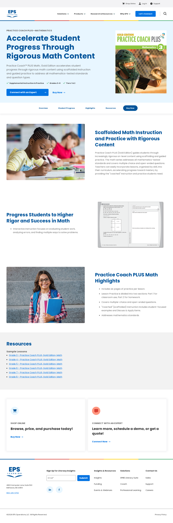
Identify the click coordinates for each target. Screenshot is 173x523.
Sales (148, 477)
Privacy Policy (161, 514)
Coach (123, 484)
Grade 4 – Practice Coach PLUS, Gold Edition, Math (35, 359)
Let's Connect (145, 14)
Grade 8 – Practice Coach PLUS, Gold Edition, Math (35, 376)
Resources (111, 108)
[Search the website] (165, 14)
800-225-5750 (12, 493)
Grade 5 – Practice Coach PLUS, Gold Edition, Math (35, 363)
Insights (98, 477)
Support (149, 484)
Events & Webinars (103, 490)
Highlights (90, 108)
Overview (43, 108)
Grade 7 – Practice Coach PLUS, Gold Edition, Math (35, 372)
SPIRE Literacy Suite (129, 477)
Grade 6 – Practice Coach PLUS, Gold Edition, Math (35, 368)
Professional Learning (130, 490)
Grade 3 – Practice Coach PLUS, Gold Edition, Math (35, 355)
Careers (149, 490)
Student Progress (66, 108)
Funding (98, 484)
